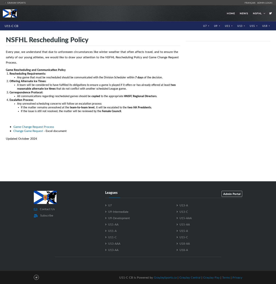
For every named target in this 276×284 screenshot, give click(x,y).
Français (251, 2)
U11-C (112, 237)
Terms (226, 277)
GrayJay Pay (211, 277)
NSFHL (257, 13)
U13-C (183, 212)
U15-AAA (185, 218)
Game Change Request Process (33, 127)
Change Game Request (28, 131)
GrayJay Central (190, 277)
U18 (265, 26)
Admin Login (264, 2)
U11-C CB (11, 26)
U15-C (183, 237)
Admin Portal (232, 194)
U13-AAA (114, 243)
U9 (216, 26)
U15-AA (184, 224)
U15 (253, 26)
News (244, 13)
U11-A (112, 231)
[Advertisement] (138, 164)
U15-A (183, 231)
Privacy (237, 277)
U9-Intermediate (118, 212)
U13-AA (113, 250)
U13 (240, 26)
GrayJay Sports (16, 2)
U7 (205, 26)
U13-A (183, 205)
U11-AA (113, 224)
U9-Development (119, 218)
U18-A (183, 250)
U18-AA (184, 243)
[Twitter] (270, 13)
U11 (228, 26)
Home (231, 13)
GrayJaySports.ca (165, 277)
